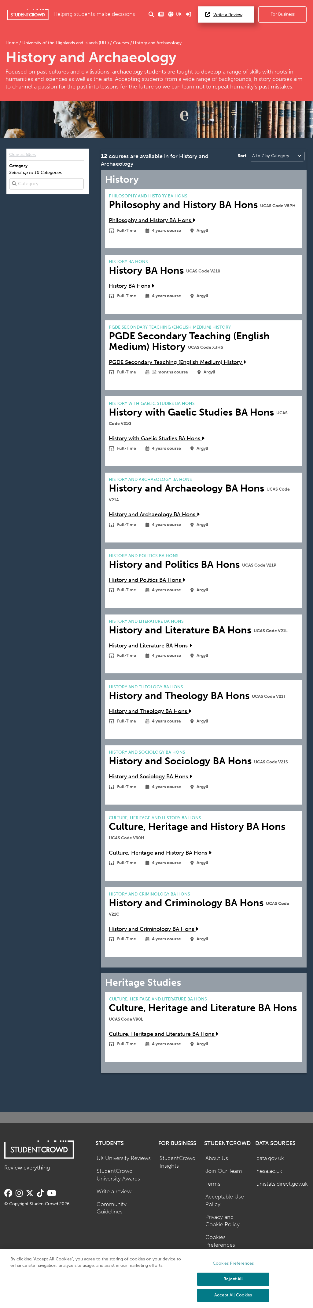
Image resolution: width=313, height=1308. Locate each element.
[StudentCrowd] (27, 14)
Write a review (114, 1191)
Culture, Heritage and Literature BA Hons (162, 1034)
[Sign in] (188, 14)
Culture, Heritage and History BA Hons (159, 853)
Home (12, 42)
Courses (121, 42)
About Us (216, 1158)
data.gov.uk (270, 1158)
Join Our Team (223, 1171)
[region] (156, 1278)
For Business (283, 14)
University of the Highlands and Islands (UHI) (65, 42)
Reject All (233, 1278)
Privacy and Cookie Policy (222, 1221)
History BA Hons (130, 286)
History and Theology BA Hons (149, 711)
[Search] (151, 14)
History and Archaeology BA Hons (153, 514)
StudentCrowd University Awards (118, 1175)
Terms (212, 1184)
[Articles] (161, 14)
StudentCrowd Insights (177, 1162)
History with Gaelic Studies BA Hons (155, 438)
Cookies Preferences (220, 1241)
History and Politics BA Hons (145, 580)
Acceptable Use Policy (224, 1201)
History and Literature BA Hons (149, 646)
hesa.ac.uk (269, 1171)
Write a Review (227, 14)
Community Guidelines (112, 1208)
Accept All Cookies (233, 1295)
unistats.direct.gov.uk (282, 1184)
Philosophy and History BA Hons (151, 220)
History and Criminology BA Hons (152, 929)
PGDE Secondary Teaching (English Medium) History (176, 362)
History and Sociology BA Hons (149, 776)
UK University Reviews (124, 1158)
